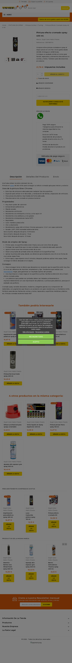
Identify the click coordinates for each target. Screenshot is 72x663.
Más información (28, 332)
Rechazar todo (36, 336)
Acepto (36, 342)
